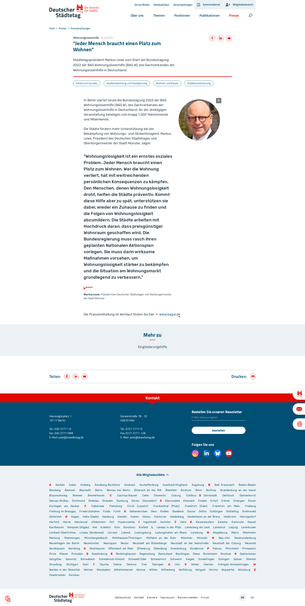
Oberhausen (97, 548)
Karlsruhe (238, 522)
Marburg (54, 538)
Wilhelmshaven (123, 569)
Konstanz (129, 527)
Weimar (88, 569)
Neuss (124, 543)
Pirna (52, 553)
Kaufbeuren (56, 527)
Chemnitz (160, 495)
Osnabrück (197, 548)
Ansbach (129, 484)
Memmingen (72, 538)
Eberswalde (172, 500)
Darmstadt (210, 495)
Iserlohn (165, 522)
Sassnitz (71, 559)
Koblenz (106, 527)
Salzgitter (55, 559)
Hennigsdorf (248, 516)
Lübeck (126, 532)
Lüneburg (197, 532)
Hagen (75, 516)
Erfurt (214, 500)
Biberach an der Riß (147, 490)
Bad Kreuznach (224, 484)
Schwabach (88, 559)
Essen (252, 500)
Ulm (177, 564)
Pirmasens (249, 548)
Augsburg (198, 484)
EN (252, 597)
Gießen (164, 511)
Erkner (226, 500)
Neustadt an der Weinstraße (189, 543)
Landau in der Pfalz (169, 527)
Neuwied (250, 543)
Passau (217, 548)
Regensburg (147, 553)
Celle (145, 495)
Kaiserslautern (205, 522)
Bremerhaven (96, 495)
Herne (67, 522)
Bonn (198, 490)
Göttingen (216, 511)
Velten (195, 564)
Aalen (72, 484)
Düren (135, 500)
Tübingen (157, 564)
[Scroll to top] (252, 393)
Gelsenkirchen (138, 511)
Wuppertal (228, 569)
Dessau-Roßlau (58, 500)
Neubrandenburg (245, 538)
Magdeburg (220, 532)
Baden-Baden (247, 484)
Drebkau (94, 500)
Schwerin (176, 559)
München (186, 538)
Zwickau (74, 575)
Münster (202, 538)
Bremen (77, 495)
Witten (153, 569)
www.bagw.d (168, 314)
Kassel (252, 522)
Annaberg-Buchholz (107, 484)
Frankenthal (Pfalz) (166, 506)
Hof (111, 522)
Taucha (104, 564)
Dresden (107, 500)
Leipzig (233, 527)
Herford (54, 522)
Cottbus (191, 495)
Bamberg (55, 490)
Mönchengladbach (95, 538)
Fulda (106, 511)
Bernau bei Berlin (119, 490)
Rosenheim (210, 553)
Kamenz (223, 522)
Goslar (191, 511)
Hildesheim (98, 522)
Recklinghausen (126, 553)
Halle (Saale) (90, 516)
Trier (144, 564)
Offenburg (143, 548)
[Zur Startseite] (74, 11)
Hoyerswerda (126, 522)
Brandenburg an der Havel (238, 490)
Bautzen (70, 490)
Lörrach (112, 532)
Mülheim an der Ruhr (161, 538)
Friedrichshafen (89, 511)
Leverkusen (248, 527)
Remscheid (165, 553)
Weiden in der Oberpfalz (65, 569)
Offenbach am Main (120, 548)
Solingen (223, 559)
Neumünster (91, 543)
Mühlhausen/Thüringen (127, 538)
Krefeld (143, 527)
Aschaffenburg (148, 484)
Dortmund (78, 500)
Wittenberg (168, 569)
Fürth (117, 511)
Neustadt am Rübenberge (150, 543)
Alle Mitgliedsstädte (150, 474)
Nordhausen (57, 548)
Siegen (190, 559)
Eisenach (189, 500)
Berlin (99, 490)
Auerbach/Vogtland (175, 484)
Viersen (208, 564)
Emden (202, 500)
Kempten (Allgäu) (78, 527)
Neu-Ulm (224, 538)
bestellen (218, 430)
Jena (183, 522)
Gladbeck (178, 511)
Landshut (219, 527)
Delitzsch (228, 495)
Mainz (235, 532)
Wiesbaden (103, 569)
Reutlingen (182, 553)
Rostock (226, 553)
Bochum (186, 490)
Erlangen (239, 500)
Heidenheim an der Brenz (203, 516)
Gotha (203, 511)
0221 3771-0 (134, 429)
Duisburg (122, 500)
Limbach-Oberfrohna (62, 532)
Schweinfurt (158, 559)
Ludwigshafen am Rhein (171, 532)
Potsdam (77, 553)
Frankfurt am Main (226, 506)
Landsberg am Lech (197, 527)
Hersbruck (81, 522)
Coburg (176, 495)
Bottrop (211, 490)
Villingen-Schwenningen (233, 564)
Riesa (196, 553)
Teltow (117, 564)
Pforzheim (232, 548)
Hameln (122, 516)
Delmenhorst (248, 495)
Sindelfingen (206, 559)
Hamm (135, 516)
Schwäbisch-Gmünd (111, 559)
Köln (117, 527)
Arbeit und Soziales (87, 83)
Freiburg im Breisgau (62, 511)
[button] (137, 15)
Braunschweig (58, 495)
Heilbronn (230, 516)
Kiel (95, 527)
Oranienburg (178, 548)
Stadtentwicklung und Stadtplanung (126, 83)
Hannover (160, 516)
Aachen (60, 484)
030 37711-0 (63, 429)
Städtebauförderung (199, 83)
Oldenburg (160, 548)
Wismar (141, 569)
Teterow (131, 564)
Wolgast (200, 569)
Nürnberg (74, 548)
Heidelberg (177, 516)
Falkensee (97, 506)
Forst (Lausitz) (137, 506)
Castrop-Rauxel (127, 495)
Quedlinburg (99, 553)
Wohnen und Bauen (167, 83)
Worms (213, 569)
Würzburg (244, 569)
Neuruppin (110, 543)
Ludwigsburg (142, 532)
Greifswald (249, 511)
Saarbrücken (248, 553)
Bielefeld (171, 490)
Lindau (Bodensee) (92, 532)
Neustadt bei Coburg (227, 543)
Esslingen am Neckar (64, 506)
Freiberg (250, 506)
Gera (154, 511)
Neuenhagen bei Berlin (64, 543)
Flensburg (115, 506)
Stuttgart (72, 564)
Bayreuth (85, 490)
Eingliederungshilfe (152, 346)
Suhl (85, 564)
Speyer (238, 559)
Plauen (63, 553)
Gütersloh (55, 516)
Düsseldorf (150, 500)
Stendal (251, 559)
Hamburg (108, 516)
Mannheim (249, 532)
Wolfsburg (185, 569)
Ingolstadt (149, 522)
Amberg (85, 484)
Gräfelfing (233, 511)
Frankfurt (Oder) (196, 506)
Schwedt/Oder (137, 559)
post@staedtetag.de (71, 437)
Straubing (55, 564)
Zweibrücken (57, 575)
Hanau (146, 516)
